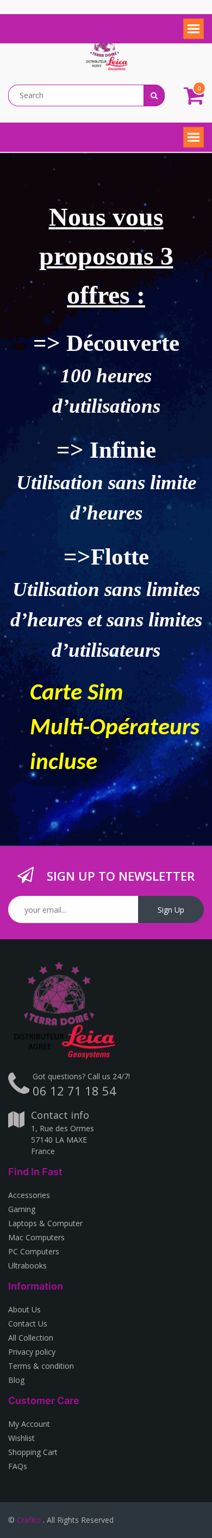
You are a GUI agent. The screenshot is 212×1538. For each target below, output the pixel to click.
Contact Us (27, 1323)
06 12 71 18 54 (74, 1090)
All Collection (30, 1337)
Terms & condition (41, 1366)
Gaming (21, 1209)
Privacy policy (31, 1352)
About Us (24, 1309)
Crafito (29, 1520)
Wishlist (21, 1438)
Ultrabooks (27, 1265)
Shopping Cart (33, 1452)
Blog (16, 1380)
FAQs (17, 1466)
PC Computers (33, 1251)
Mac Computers (36, 1237)
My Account (29, 1424)
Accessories (29, 1195)
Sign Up (171, 910)
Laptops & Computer (45, 1223)
